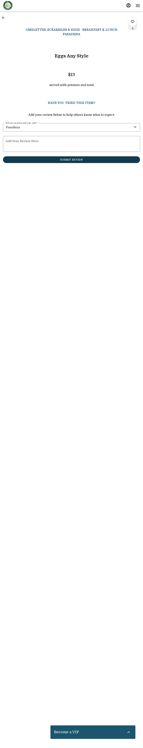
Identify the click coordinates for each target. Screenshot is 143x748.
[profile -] (128, 5)
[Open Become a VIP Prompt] (128, 732)
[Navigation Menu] (138, 5)
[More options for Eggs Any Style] (132, 21)
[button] (4, 17)
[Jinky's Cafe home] (19, 5)
